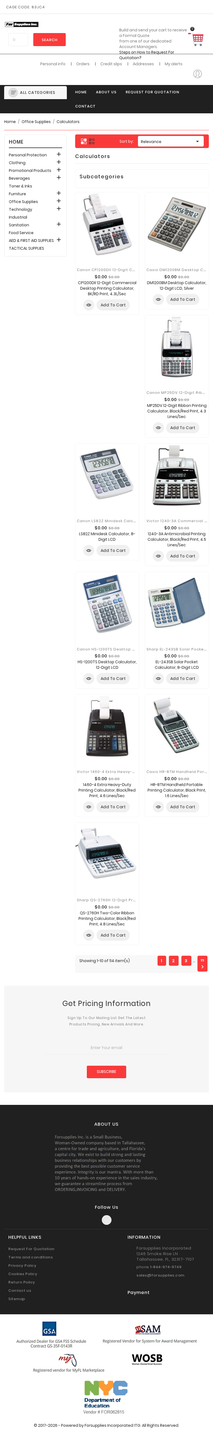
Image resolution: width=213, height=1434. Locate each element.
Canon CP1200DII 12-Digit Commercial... (117, 269)
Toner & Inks (20, 186)
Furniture (17, 194)
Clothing (17, 163)
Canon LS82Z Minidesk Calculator (111, 521)
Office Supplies (23, 201)
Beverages (19, 178)
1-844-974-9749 (165, 1267)
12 (202, 960)
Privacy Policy (22, 1265)
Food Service (21, 233)
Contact (85, 106)
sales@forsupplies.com (160, 1275)
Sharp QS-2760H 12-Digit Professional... (117, 900)
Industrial (18, 217)
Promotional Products (30, 170)
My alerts (173, 64)
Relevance (171, 141)
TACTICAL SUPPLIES (26, 248)
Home (81, 92)
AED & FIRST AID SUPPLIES (31, 240)
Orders (83, 64)
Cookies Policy (22, 1274)
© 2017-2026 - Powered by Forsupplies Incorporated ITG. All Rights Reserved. (106, 1425)
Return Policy (21, 1282)
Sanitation (19, 225)
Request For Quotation (152, 92)
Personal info (52, 64)
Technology (20, 209)
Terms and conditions (30, 1257)
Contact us (19, 1290)
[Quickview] (88, 305)
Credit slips (111, 64)
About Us (106, 92)
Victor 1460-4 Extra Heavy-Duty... (111, 771)
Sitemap (16, 1299)
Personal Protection (28, 155)
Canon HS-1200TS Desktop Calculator (115, 649)
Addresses (143, 64)
